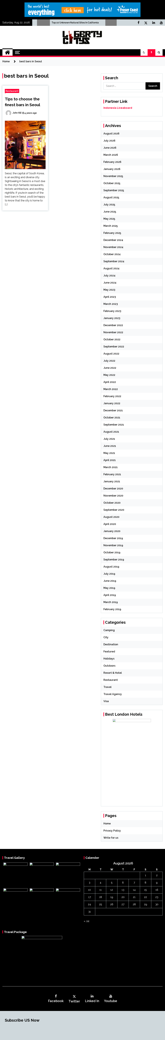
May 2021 (109, 453)
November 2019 (113, 545)
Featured (109, 651)
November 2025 (113, 176)
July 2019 (109, 573)
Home (107, 823)
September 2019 (113, 559)
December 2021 (113, 410)
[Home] (7, 52)
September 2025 (113, 190)
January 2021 (111, 481)
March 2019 (110, 602)
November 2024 (113, 247)
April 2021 (109, 460)
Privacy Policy (112, 830)
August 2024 (111, 268)
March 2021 (110, 467)
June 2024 (109, 282)
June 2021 (109, 445)
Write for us (110, 837)
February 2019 (112, 609)
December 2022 (113, 325)
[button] (144, 52)
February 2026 (112, 161)
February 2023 (112, 311)
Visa (106, 701)
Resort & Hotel (112, 672)
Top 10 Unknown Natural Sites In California (55, 22)
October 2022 (111, 339)
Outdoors (109, 665)
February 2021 (112, 474)
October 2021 (111, 417)
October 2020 (112, 502)
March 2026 (110, 154)
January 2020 (111, 531)
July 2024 (109, 275)
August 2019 (111, 566)
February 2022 (112, 396)
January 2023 (111, 318)
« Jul (86, 921)
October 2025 (111, 183)
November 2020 (113, 495)
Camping (109, 630)
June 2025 (109, 211)
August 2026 (111, 133)
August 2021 (111, 431)
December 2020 (113, 488)
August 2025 (111, 197)
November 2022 (113, 332)
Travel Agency (112, 694)
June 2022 (109, 367)
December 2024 (113, 240)
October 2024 (112, 254)
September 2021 (113, 424)
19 (111, 897)
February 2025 (112, 232)
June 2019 (109, 580)
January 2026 (111, 169)
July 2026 (109, 140)
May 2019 (109, 587)
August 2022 (111, 353)
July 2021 (109, 438)
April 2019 (109, 595)
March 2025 (110, 225)
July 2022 (109, 360)
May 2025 (109, 218)
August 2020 (111, 516)
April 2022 (109, 382)
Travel (107, 687)
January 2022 (111, 403)
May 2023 (109, 289)
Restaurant (12, 91)
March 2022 (110, 389)
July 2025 (109, 204)
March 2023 (110, 303)
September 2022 (113, 346)
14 (134, 889)
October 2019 (111, 552)
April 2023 (109, 296)
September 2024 (113, 261)
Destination (110, 644)
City (105, 637)
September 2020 (113, 509)
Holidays (108, 658)
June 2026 (109, 147)
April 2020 (109, 524)
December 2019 (113, 538)
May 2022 (109, 374)
